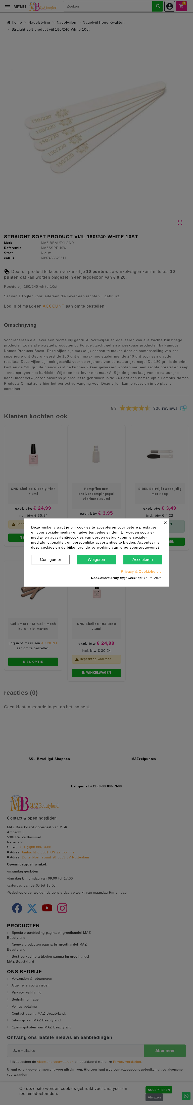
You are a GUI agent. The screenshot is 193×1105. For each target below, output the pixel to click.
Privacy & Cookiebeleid (141, 571)
